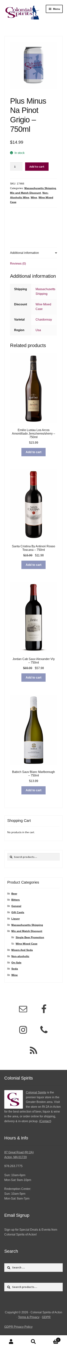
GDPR (46, 1317)
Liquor (15, 918)
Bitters (15, 899)
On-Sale (16, 962)
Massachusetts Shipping (40, 188)
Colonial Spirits (36, 1092)
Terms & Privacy (28, 1317)
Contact (45, 1121)
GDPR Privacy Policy (18, 1326)
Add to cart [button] (33, 452)
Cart (52, 1338)
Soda (14, 968)
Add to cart (36, 166)
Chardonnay (44, 319)
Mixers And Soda (22, 949)
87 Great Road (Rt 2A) (19, 1152)
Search (33, 1341)
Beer (14, 893)
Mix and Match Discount (25, 192)
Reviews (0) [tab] (18, 263)
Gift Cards (17, 912)
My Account (11, 1341)
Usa (38, 330)
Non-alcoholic (20, 956)
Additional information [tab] (24, 252)
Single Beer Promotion (30, 937)
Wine (34, 197)
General (16, 906)
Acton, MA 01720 (15, 1157)
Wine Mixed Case (26, 943)
